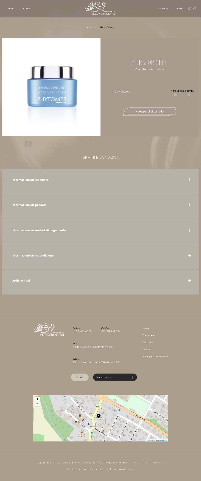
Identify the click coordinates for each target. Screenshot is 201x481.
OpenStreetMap (161, 440)
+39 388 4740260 (110, 331)
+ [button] (37, 399)
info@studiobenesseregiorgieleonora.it (93, 346)
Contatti (179, 8)
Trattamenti (26, 8)
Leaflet (149, 440)
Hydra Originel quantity (181, 90)
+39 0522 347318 (82, 331)
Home (11, 8)
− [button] (37, 404)
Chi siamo (163, 8)
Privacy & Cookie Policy (155, 356)
